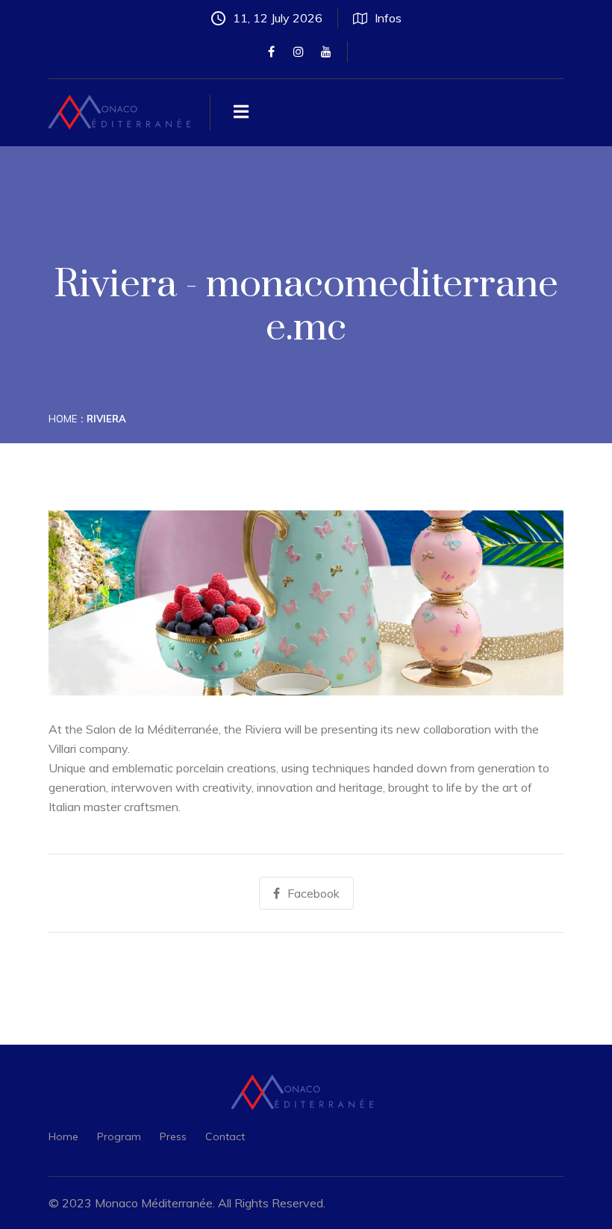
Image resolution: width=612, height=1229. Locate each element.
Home (63, 419)
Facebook (313, 893)
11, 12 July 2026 (277, 17)
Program (119, 1136)
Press (173, 1136)
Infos (388, 17)
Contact (225, 1136)
